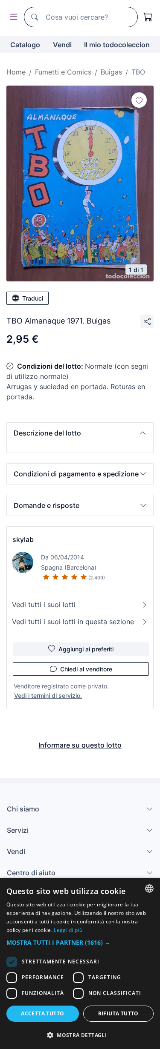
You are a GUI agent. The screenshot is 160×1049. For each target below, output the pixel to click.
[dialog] (80, 963)
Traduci (32, 298)
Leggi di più (68, 930)
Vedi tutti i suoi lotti (44, 604)
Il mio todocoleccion (117, 44)
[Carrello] (148, 17)
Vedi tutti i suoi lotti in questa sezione (73, 621)
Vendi (62, 44)
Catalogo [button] (25, 44)
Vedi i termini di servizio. (48, 695)
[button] (80, 433)
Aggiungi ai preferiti (85, 649)
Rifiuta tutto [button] (118, 1013)
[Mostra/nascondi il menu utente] (12, 17)
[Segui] (139, 100)
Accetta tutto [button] (42, 1013)
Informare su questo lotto (80, 745)
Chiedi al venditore (86, 669)
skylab (23, 539)
